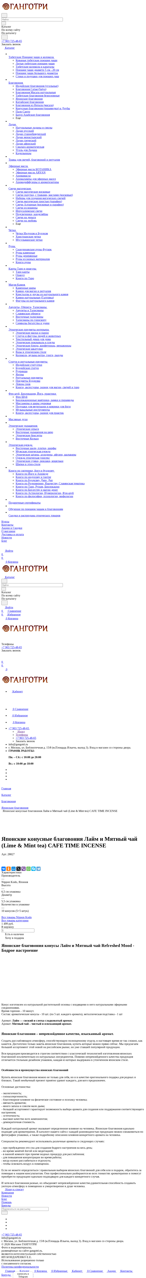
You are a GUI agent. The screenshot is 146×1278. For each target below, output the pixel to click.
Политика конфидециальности (20, 1266)
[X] (18, 869)
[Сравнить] (3, 861)
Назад (21, 731)
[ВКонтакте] (3, 869)
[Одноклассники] (8, 869)
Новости (6, 1195)
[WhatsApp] (28, 869)
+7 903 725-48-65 (11, 41)
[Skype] (33, 869)
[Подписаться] (4, 1213)
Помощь (6, 1202)
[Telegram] (38, 869)
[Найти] (4, 37)
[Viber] (23, 869)
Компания (7, 1192)
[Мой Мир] (13, 869)
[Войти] (3, 658)
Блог (4, 1199)
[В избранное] (3, 857)
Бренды (6, 1205)
